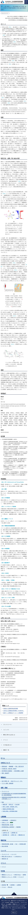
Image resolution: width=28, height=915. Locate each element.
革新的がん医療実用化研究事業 (10, 708)
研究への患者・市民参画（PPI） (10, 806)
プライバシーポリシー (17, 907)
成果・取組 (4, 787)
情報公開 (5, 804)
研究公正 (11, 804)
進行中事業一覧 (5, 781)
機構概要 (11, 766)
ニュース (3, 850)
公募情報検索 (5, 820)
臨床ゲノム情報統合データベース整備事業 (13, 712)
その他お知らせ (18, 856)
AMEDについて (5, 762)
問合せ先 (10, 887)
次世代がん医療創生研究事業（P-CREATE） (13, 710)
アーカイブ (21, 877)
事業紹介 (3, 777)
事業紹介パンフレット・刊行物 (9, 877)
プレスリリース (5, 791)
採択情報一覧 (6, 835)
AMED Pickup (17, 874)
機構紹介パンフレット (7, 874)
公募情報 (3, 816)
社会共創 (17, 804)
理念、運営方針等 (19, 766)
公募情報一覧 (14, 832)
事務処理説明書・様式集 (7, 824)
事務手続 (3, 840)
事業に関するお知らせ (7, 856)
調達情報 (4, 885)
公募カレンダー (7, 822)
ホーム (3, 758)
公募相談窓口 (13, 820)
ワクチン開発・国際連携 (7, 783)
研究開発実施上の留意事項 (8, 827)
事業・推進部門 (5, 773)
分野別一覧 (13, 835)
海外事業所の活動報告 (7, 771)
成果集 (24, 874)
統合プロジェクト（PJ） (17, 781)
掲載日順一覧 (21, 835)
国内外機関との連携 (19, 771)
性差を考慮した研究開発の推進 (10, 811)
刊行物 (3, 871)
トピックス (13, 854)
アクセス (4, 887)
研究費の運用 (22, 844)
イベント (3, 863)
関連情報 (18, 827)
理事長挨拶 (4, 766)
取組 (3, 802)
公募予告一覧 (6, 832)
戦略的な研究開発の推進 (8, 809)
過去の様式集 (5, 846)
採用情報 (12, 885)
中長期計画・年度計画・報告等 (9, 768)
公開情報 (19, 885)
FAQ (16, 844)
